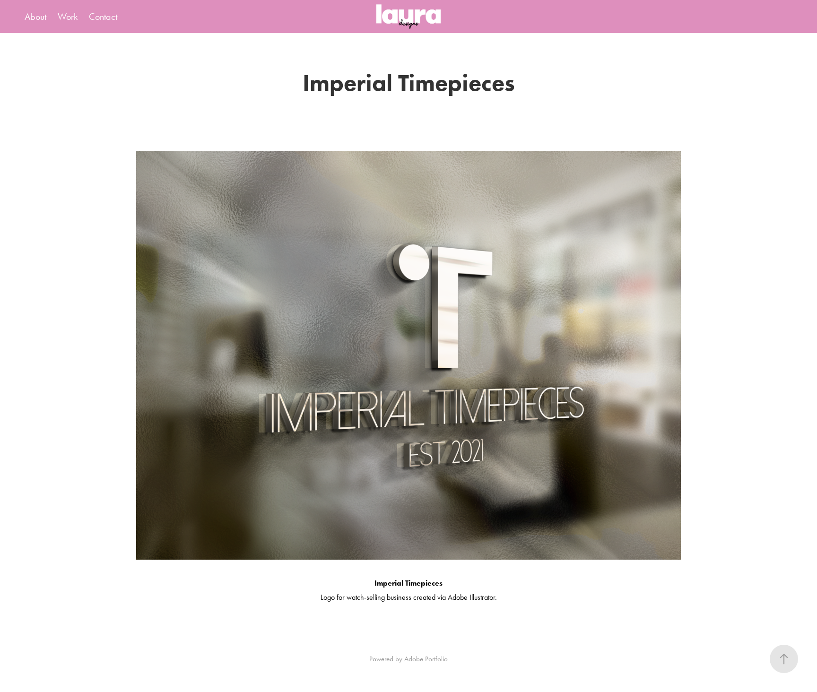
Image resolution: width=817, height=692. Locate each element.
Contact (103, 16)
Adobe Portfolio (426, 659)
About (35, 16)
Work (68, 16)
